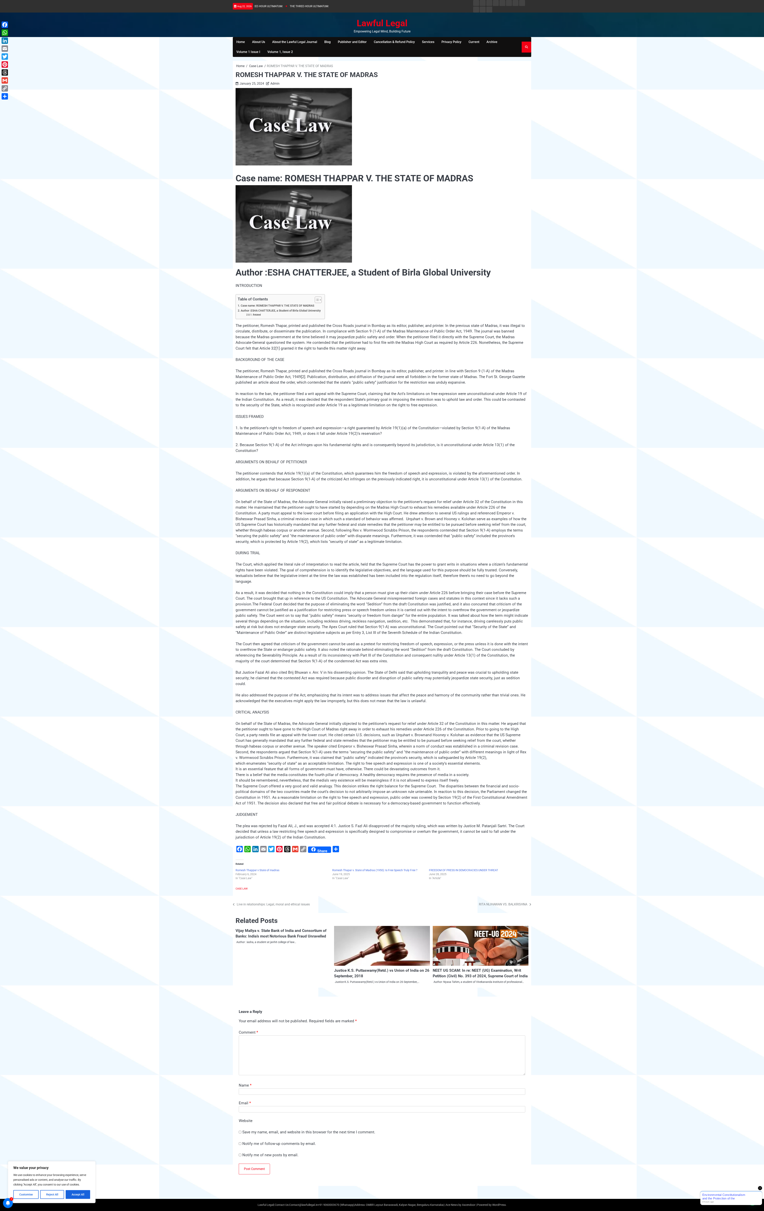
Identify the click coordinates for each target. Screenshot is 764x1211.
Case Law (242, 888)
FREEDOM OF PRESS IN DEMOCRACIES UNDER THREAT (463, 870)
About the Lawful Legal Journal (294, 42)
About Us (258, 42)
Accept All (78, 1194)
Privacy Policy (451, 42)
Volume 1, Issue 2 (280, 52)
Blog (327, 42)
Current (474, 42)
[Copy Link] (5, 88)
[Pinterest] (5, 64)
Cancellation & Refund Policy (394, 42)
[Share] (5, 96)
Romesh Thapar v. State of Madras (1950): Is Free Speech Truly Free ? (374, 870)
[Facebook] (5, 25)
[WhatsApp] (5, 33)
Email (245, 1103)
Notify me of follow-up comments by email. (279, 1143)
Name (245, 1085)
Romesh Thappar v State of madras (257, 870)
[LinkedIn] (5, 41)
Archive (491, 42)
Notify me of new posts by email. (270, 1155)
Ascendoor (468, 1204)
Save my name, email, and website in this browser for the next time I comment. (308, 1132)
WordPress (499, 1204)
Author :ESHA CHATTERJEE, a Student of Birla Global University (281, 310)
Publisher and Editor (352, 42)
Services (428, 42)
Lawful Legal (382, 23)
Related (257, 314)
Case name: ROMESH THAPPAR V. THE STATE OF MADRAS (277, 305)
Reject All (52, 1194)
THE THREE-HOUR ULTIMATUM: (276, 6)
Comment (248, 1032)
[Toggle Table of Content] (316, 299)
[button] (752, 1199)
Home (240, 42)
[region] (52, 1182)
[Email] (5, 49)
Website (245, 1120)
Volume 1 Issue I (248, 52)
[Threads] (5, 72)
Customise (26, 1194)
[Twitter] (5, 57)
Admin (275, 83)
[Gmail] (5, 80)
